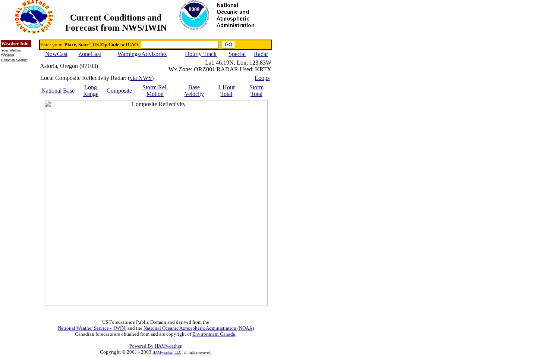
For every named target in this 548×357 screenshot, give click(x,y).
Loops (262, 78)
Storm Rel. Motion (155, 90)
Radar (261, 54)
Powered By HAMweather (155, 346)
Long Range (90, 90)
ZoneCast (89, 54)
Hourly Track (201, 54)
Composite (119, 90)
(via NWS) (141, 78)
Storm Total (256, 90)
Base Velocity (194, 90)
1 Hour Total (226, 90)
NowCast (56, 54)
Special (237, 54)
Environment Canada (213, 334)
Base (69, 90)
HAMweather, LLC (167, 352)
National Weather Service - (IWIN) (92, 328)
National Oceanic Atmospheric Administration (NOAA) (199, 328)
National (51, 90)
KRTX (263, 69)
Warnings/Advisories (142, 54)
